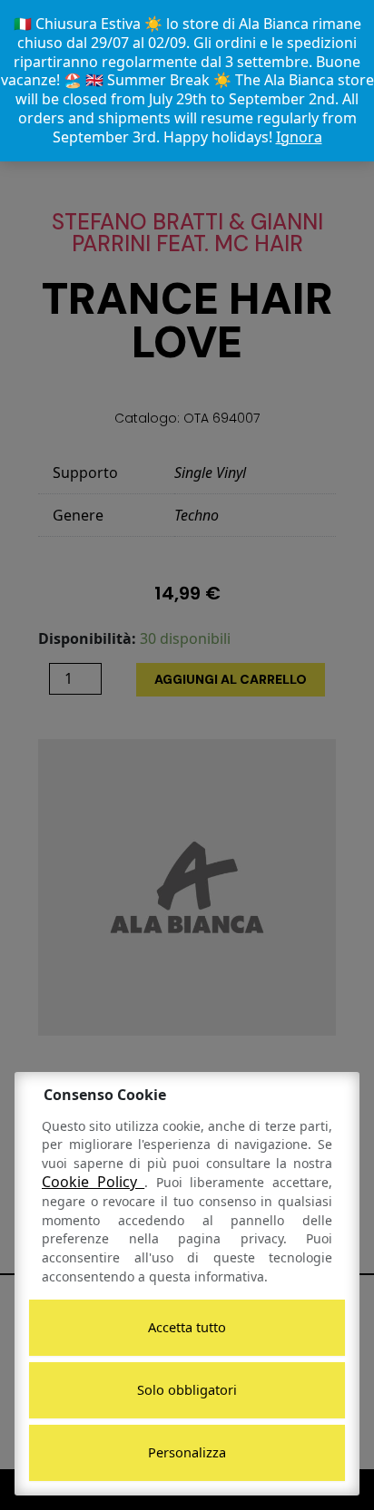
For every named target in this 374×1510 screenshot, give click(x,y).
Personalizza (187, 1452)
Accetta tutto (187, 1327)
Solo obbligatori (187, 1389)
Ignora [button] (299, 137)
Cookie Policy (93, 1182)
